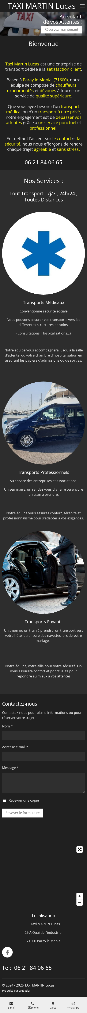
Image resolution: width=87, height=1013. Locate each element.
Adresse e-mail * (15, 747)
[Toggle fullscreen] (79, 849)
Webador (24, 990)
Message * (10, 767)
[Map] (43, 876)
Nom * (7, 726)
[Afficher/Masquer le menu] (82, 6)
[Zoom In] (79, 896)
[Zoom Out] (79, 902)
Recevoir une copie (24, 800)
